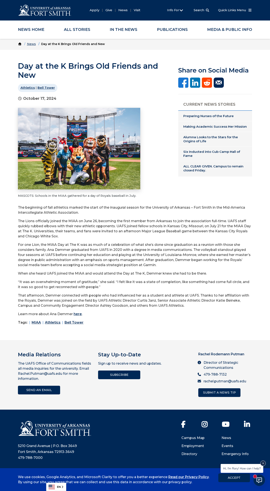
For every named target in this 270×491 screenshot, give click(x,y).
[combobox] (56, 487)
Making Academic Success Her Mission (215, 126)
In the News (123, 29)
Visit (137, 10)
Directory (189, 454)
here (78, 314)
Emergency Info (235, 454)
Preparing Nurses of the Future (208, 116)
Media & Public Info (229, 29)
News (123, 10)
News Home (31, 29)
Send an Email (39, 390)
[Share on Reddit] (207, 82)
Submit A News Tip (219, 392)
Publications (172, 29)
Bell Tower (46, 88)
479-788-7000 (30, 458)
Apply (94, 10)
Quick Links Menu (232, 10)
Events (227, 446)
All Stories (77, 29)
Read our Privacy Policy (188, 477)
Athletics (27, 88)
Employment (192, 446)
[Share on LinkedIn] (195, 82)
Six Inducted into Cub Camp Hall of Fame (211, 154)
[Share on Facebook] (183, 82)
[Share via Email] (219, 82)
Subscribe (119, 375)
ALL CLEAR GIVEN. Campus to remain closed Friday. (213, 168)
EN (59, 486)
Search (199, 10)
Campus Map (193, 438)
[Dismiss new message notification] (263, 463)
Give (108, 10)
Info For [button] (173, 10)
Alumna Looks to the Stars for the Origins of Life (210, 139)
